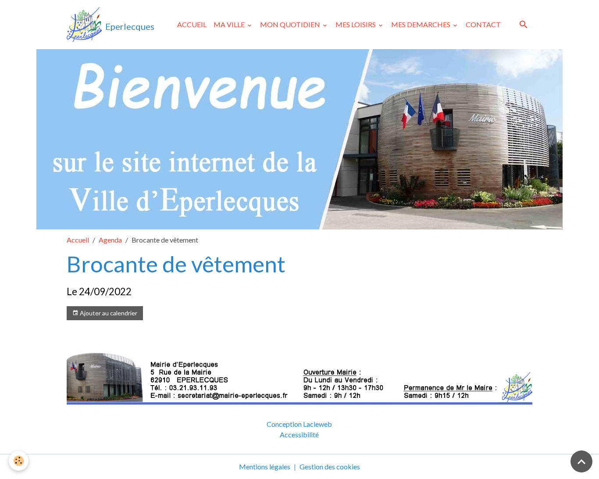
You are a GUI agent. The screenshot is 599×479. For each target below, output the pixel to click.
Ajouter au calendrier (107, 313)
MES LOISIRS (356, 24)
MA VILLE (230, 24)
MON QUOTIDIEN (290, 24)
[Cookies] (19, 461)
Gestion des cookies (330, 466)
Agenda (110, 240)
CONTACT (483, 24)
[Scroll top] (581, 461)
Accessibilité (299, 434)
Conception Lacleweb (299, 424)
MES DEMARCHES (421, 24)
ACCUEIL (192, 24)
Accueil (78, 240)
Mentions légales (264, 466)
